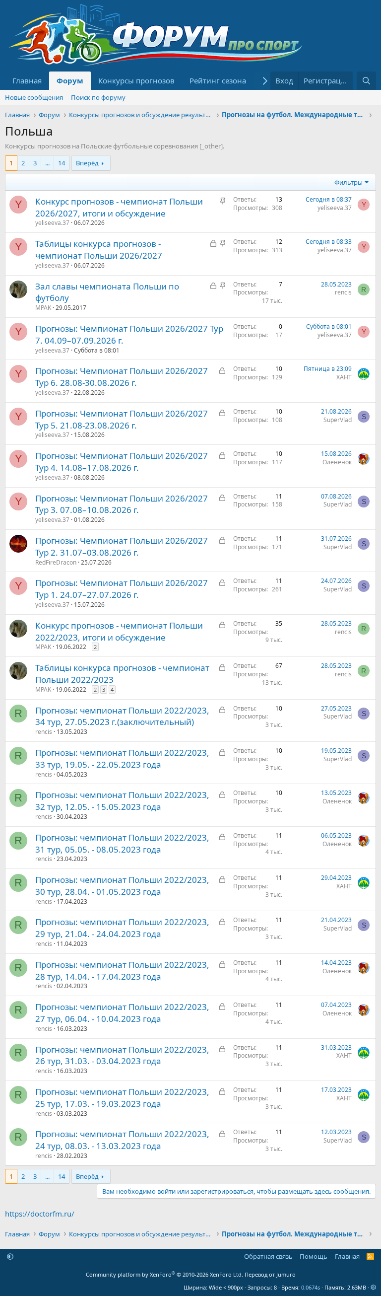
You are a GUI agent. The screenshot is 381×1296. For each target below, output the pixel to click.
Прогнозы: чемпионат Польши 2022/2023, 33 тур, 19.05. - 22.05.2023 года (122, 758)
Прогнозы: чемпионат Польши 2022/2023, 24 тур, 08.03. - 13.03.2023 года (122, 1140)
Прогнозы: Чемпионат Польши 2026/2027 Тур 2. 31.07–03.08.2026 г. (121, 546)
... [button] (47, 162)
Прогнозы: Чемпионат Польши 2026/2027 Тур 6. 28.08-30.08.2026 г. (121, 376)
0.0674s (310, 1287)
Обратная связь (268, 1256)
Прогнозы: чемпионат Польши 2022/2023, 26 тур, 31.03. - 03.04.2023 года (122, 1055)
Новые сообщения (34, 97)
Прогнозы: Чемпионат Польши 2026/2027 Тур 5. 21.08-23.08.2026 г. (121, 419)
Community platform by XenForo (164, 1274)
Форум (70, 80)
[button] (10, 1256)
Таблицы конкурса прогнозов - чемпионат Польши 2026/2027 (98, 249)
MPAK (43, 307)
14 (61, 162)
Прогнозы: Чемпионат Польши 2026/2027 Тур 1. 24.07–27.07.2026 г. (121, 588)
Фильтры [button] (348, 182)
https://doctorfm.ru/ (39, 1214)
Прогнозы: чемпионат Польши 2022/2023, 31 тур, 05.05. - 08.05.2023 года (122, 843)
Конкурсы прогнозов (136, 80)
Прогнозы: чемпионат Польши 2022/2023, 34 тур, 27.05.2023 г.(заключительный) (122, 716)
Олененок (337, 462)
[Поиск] (366, 81)
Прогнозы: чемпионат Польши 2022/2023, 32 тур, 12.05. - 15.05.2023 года (122, 800)
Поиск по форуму (98, 97)
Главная (27, 80)
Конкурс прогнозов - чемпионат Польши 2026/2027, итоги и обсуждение (119, 207)
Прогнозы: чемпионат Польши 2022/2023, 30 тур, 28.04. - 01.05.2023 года (122, 885)
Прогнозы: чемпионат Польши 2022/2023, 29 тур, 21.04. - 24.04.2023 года (122, 927)
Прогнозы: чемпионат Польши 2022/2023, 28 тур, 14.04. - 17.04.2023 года (122, 970)
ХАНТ (344, 377)
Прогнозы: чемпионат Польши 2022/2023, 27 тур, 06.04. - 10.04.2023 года (122, 1012)
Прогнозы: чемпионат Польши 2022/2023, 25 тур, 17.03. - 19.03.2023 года (122, 1097)
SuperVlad (337, 420)
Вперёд (87, 162)
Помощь (313, 1256)
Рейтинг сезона (218, 80)
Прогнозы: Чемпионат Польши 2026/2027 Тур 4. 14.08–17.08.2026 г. (121, 461)
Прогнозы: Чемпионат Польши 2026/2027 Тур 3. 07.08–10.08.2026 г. (121, 504)
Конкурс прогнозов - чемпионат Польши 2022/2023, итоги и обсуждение (119, 631)
